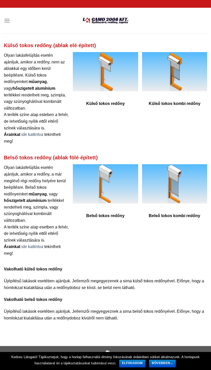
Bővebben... (162, 363)
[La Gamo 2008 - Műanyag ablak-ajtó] (105, 20)
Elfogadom (132, 363)
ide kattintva (32, 134)
